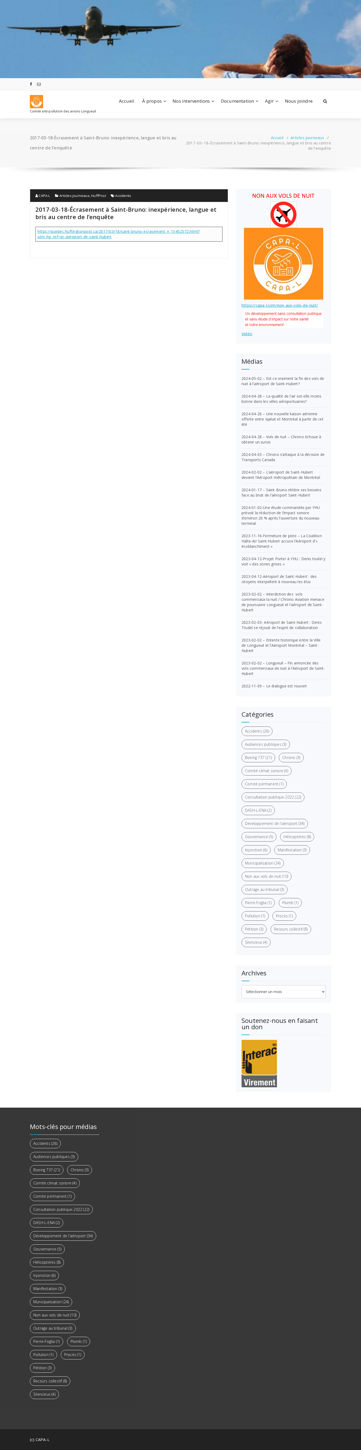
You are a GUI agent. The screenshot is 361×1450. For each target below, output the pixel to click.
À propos (152, 101)
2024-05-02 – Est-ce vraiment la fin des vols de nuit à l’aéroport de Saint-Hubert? (283, 381)
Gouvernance (259, 836)
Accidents (123, 195)
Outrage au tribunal (264, 889)
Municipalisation (262, 863)
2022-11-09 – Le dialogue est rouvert (274, 685)
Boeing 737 (258, 757)
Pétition (254, 929)
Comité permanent (264, 783)
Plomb (290, 902)
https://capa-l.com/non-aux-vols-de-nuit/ (280, 305)
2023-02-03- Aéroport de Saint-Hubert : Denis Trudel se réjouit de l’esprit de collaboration (282, 625)
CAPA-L (44, 195)
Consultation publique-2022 (273, 797)
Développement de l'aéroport (274, 823)
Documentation (237, 101)
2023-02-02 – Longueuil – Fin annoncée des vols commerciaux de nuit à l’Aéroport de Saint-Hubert (283, 668)
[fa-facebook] (31, 84)
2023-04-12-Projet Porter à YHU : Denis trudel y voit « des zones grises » (283, 561)
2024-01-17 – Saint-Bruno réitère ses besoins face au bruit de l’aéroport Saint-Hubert (281, 492)
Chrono (291, 757)
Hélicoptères (297, 836)
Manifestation (292, 849)
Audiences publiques (265, 744)
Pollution (255, 915)
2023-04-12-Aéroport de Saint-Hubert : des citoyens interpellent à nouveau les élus (279, 579)
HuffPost (98, 195)
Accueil (126, 101)
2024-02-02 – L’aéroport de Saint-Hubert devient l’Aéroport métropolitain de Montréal (281, 475)
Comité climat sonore (266, 770)
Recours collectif (291, 929)
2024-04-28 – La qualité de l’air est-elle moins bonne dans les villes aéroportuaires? (281, 399)
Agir (269, 101)
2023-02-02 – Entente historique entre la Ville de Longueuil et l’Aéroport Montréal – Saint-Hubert (281, 645)
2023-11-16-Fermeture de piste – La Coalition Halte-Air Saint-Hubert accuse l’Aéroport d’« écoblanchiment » (282, 541)
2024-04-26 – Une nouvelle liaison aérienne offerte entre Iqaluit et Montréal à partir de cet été (282, 419)
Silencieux (256, 942)
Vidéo (247, 333)
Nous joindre (299, 101)
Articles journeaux (307, 137)
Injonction (256, 849)
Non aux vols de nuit (266, 876)
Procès (284, 915)
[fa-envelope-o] (39, 84)
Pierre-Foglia (258, 902)
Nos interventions (191, 101)
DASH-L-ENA (258, 810)
